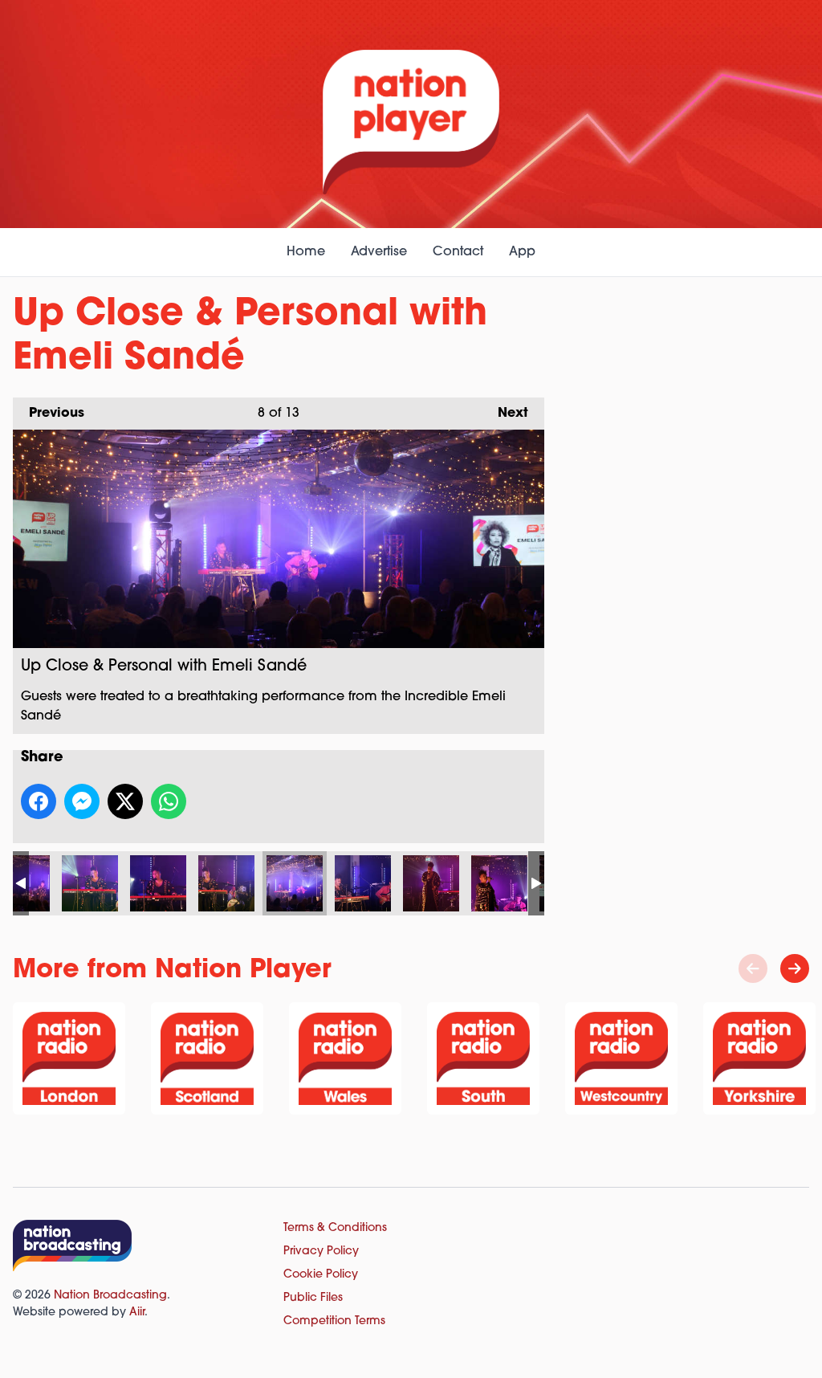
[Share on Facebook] (38, 801)
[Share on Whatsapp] (168, 801)
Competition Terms (334, 1321)
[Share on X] (125, 801)
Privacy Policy (321, 1252)
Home (306, 252)
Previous (48, 413)
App (522, 252)
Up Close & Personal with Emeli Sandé (90, 883)
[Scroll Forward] (794, 968)
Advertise (379, 252)
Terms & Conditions (335, 1228)
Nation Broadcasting (110, 1296)
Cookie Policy (320, 1275)
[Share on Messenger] (82, 801)
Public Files (313, 1298)
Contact (458, 252)
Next (505, 413)
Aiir (136, 1313)
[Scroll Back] (753, 968)
